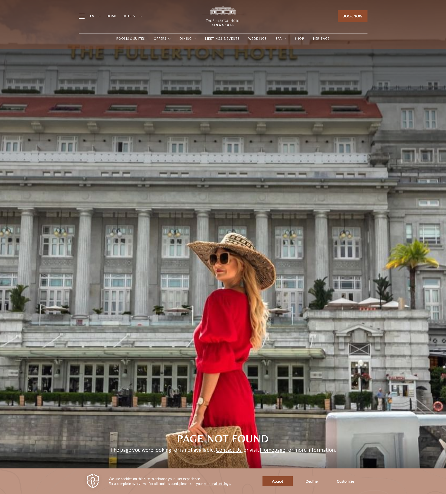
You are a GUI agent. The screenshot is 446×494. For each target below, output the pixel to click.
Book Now (353, 16)
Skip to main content (25, 6)
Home (112, 16)
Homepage (272, 450)
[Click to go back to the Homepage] (223, 15)
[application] (223, 481)
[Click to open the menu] (82, 16)
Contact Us (229, 450)
